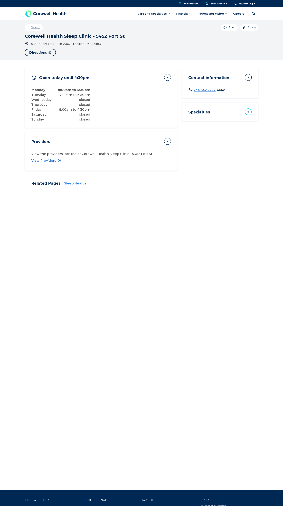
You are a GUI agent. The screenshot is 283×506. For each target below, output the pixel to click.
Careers (238, 13)
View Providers (43, 160)
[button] (101, 77)
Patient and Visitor (211, 13)
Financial (182, 13)
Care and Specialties (152, 13)
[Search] (254, 14)
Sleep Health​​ (75, 183)
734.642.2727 (205, 90)
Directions (38, 52)
